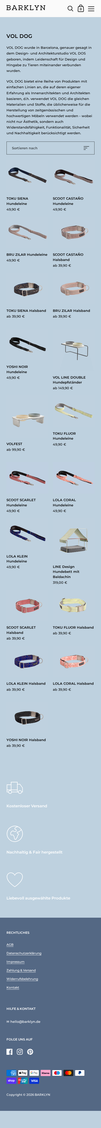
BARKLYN (42, 1095)
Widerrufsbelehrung (22, 979)
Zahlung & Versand (21, 970)
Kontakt (12, 987)
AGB (9, 944)
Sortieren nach (25, 148)
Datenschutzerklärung (23, 953)
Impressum (15, 962)
